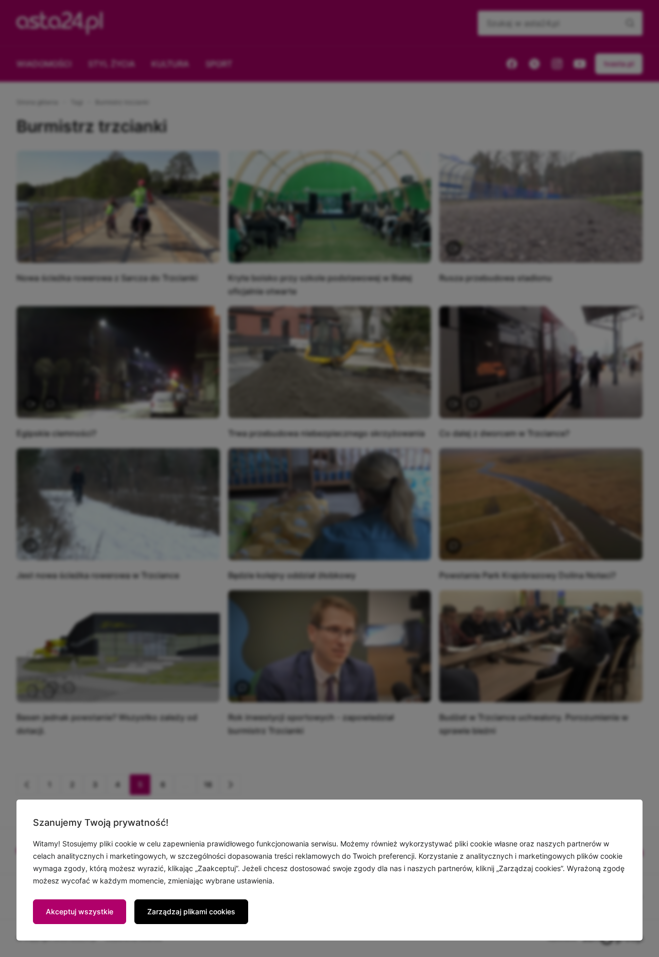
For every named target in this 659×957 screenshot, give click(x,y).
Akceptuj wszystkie (79, 911)
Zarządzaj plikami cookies (191, 911)
